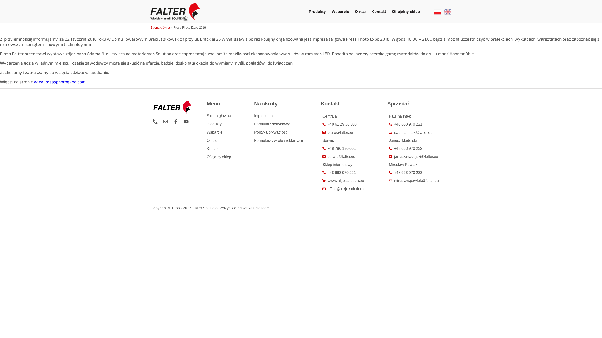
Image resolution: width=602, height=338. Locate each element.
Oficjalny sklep (406, 11)
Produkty (317, 11)
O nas (360, 11)
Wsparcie (340, 11)
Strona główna (160, 27)
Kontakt (379, 11)
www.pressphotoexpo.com (60, 81)
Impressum (263, 116)
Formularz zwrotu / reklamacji (278, 140)
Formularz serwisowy (272, 124)
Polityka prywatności (271, 132)
